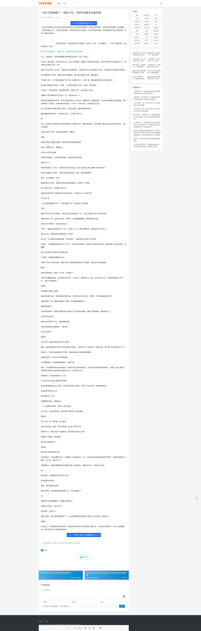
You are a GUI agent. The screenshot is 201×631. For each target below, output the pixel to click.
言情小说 (156, 37)
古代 (137, 18)
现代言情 (146, 28)
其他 (137, 15)
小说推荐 (146, 21)
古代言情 (146, 18)
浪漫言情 (146, 24)
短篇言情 (156, 31)
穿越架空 (146, 34)
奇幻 (156, 18)
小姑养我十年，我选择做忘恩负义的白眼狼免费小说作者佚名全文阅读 (139, 54)
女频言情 (137, 21)
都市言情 (146, 43)
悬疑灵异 (137, 24)
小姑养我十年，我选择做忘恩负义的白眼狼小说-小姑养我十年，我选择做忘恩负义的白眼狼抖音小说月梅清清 (153, 66)
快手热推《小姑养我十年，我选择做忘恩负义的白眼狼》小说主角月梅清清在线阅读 (139, 66)
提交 (122, 606)
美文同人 (137, 37)
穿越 (137, 34)
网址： (103, 602)
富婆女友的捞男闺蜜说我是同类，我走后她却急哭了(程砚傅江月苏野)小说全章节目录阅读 (153, 78)
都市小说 (156, 40)
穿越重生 (156, 34)
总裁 (156, 21)
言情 (45, 550)
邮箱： (74, 602)
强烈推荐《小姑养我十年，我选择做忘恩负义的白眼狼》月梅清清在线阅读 (153, 54)
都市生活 (137, 43)
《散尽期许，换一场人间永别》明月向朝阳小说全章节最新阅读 (153, 60)
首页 (58, 3)
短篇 (146, 31)
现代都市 (156, 28)
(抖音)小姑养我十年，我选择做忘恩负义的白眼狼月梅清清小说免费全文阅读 (139, 78)
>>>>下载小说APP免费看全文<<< (84, 535)
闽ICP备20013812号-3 (73, 625)
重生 (156, 43)
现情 (137, 31)
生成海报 (79, 628)
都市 (146, 40)
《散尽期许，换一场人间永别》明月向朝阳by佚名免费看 (139, 60)
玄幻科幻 (137, 28)
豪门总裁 (137, 40)
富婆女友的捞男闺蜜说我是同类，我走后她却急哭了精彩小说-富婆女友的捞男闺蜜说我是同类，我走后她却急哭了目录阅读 (139, 72)
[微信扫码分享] (85, 628)
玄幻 (156, 24)
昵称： (45, 602)
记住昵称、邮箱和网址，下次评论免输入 (56, 606)
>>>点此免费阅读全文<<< (83, 23)
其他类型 (146, 15)
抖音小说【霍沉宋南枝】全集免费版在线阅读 (153, 72)
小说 (64, 3)
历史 (156, 15)
